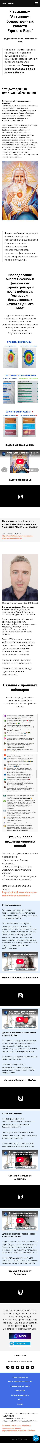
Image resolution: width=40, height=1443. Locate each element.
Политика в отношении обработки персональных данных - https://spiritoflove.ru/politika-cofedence (18, 1428)
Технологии (20, 1390)
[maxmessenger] (7, 1367)
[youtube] (27, 1367)
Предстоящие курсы (20, 1377)
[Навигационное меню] (36, 3)
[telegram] (32, 1367)
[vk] (12, 1367)
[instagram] (22, 1367)
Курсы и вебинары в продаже (20, 1381)
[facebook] (17, 1367)
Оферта (20, 1404)
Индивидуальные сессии (20, 1386)
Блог (20, 1399)
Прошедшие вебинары (20, 1395)
